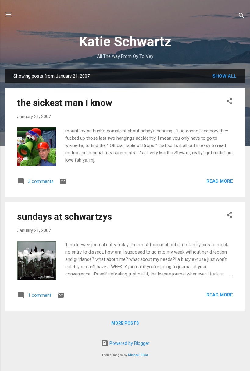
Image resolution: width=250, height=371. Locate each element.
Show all (224, 76)
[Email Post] (63, 183)
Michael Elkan (138, 355)
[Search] (241, 16)
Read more (219, 181)
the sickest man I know (64, 102)
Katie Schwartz (125, 41)
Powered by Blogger (128, 343)
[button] (229, 102)
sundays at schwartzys (64, 216)
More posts (125, 323)
